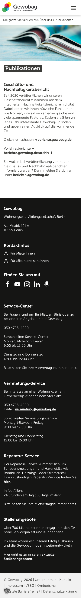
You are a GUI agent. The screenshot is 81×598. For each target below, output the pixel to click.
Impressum (14, 585)
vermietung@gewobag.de (35, 409)
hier (7, 482)
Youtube (17, 284)
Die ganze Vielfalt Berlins (20, 20)
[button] (7, 591)
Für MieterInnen (22, 253)
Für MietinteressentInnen (29, 261)
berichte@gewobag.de (31, 175)
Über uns (46, 20)
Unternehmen (46, 580)
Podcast (46, 284)
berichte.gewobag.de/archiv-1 (28, 153)
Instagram (27, 284)
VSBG (30, 585)
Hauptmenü (73, 7)
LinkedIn (37, 284)
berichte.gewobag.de (54, 139)
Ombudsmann (48, 585)
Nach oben (74, 207)
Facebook (7, 284)
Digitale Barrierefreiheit (23, 591)
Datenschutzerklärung (60, 591)
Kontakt (65, 580)
